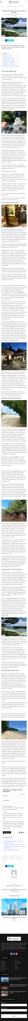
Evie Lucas (10, 14)
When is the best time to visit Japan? (11, 849)
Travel (16, 964)
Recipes (16, 966)
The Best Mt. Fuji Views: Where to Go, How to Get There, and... (18, 978)
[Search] (26, 2)
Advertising (17, 961)
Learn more (11, 826)
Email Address (6, 800)
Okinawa (12, 858)
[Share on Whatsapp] (12, 40)
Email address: (4, 1008)
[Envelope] (17, 954)
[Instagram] (11, 954)
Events (2, 970)
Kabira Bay (18, 856)
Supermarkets (4, 968)
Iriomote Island (5, 856)
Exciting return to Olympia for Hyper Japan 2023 (14, 844)
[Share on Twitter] (9, 40)
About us (3, 961)
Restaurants (3, 966)
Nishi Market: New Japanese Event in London (18, 992)
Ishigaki (12, 856)
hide (8, 53)
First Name (5, 795)
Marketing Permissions (8, 806)
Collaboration (18, 963)
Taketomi (4, 860)
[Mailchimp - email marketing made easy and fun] (21, 833)
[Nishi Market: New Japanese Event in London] (5, 993)
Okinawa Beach (19, 858)
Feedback (3, 964)
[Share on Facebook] (6, 40)
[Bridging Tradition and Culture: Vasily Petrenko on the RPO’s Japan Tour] (5, 986)
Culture (16, 968)
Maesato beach (5, 858)
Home (2, 6)
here (2, 773)
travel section (21, 781)
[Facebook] (14, 954)
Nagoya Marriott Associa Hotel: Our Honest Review (14, 918)
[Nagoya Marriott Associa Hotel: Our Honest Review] (14, 907)
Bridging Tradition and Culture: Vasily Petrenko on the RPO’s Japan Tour (18, 985)
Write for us (3, 963)
